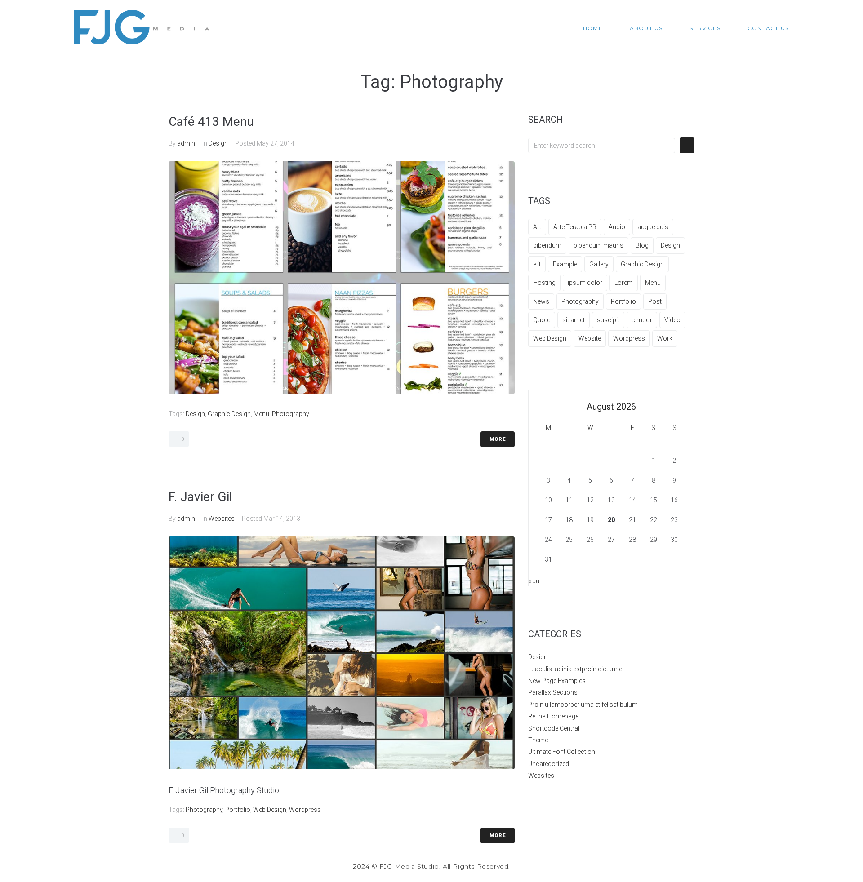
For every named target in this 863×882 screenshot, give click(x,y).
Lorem (623, 282)
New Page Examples (557, 680)
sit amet (573, 320)
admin (186, 143)
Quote (541, 320)
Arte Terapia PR (574, 226)
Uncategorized (548, 763)
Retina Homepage (553, 716)
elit (537, 264)
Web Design (269, 809)
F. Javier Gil (200, 496)
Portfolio (237, 809)
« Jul (535, 581)
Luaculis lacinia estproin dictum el (575, 669)
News (541, 301)
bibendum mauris (598, 245)
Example (565, 264)
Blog (642, 245)
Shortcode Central (553, 728)
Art (537, 226)
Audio (617, 226)
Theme (538, 740)
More (497, 439)
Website (589, 338)
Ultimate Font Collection (561, 751)
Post (655, 301)
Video (672, 320)
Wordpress (305, 809)
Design (218, 143)
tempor (642, 320)
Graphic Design (229, 413)
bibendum (547, 245)
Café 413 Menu (211, 121)
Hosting (544, 282)
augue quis (652, 226)
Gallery (599, 264)
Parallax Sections (553, 692)
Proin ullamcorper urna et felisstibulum (583, 704)
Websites (222, 518)
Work (664, 338)
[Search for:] (601, 145)
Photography (290, 413)
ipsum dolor (585, 282)
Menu (261, 413)
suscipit (608, 320)
